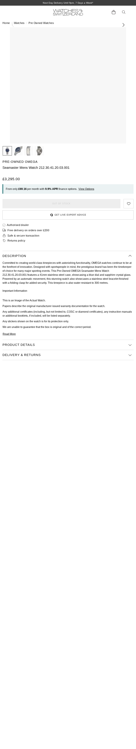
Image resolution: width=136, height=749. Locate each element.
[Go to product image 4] (39, 150)
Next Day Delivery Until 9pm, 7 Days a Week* (68, 2)
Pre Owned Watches (41, 23)
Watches (19, 23)
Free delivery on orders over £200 (28, 230)
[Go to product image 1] (7, 150)
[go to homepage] (68, 12)
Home (6, 23)
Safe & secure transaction (23, 235)
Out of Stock (61, 203)
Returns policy (16, 240)
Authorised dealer (18, 225)
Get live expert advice (70, 215)
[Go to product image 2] (18, 150)
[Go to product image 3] (28, 150)
